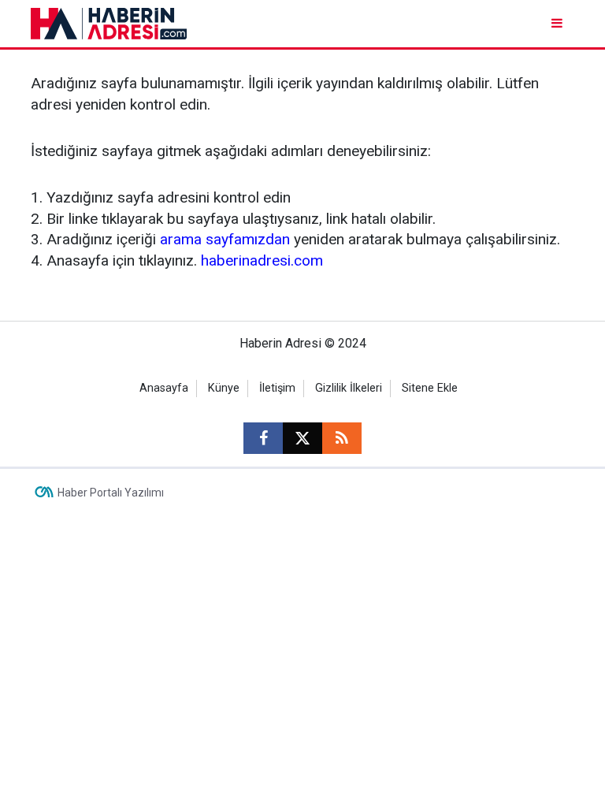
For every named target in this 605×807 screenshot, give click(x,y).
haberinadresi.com (262, 260)
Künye (223, 388)
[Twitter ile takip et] (302, 438)
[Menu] (558, 23)
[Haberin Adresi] (109, 22)
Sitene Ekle (430, 388)
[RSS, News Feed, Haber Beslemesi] (342, 438)
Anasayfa (163, 388)
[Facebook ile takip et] (263, 438)
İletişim (277, 388)
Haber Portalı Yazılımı (111, 492)
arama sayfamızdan (225, 239)
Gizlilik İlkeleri (348, 388)
